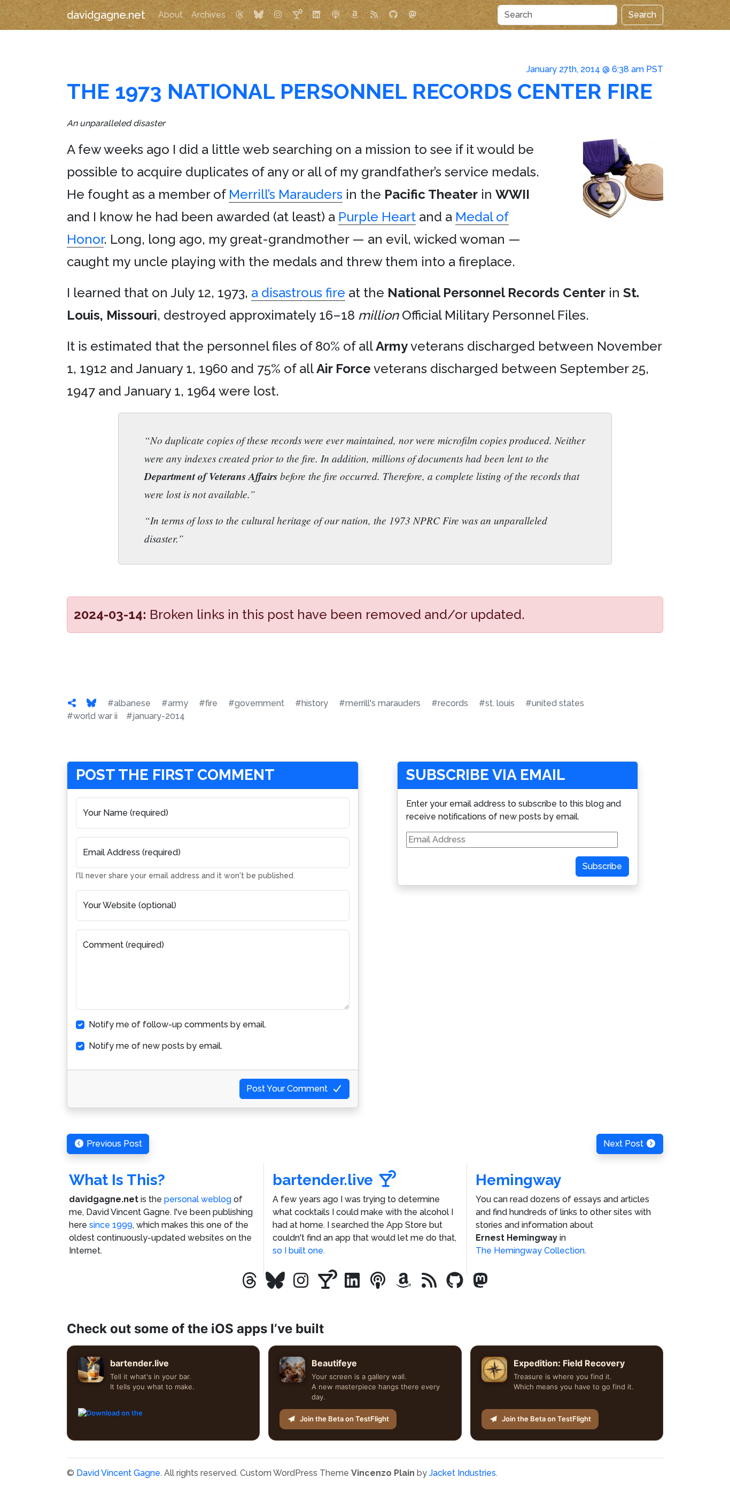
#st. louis (497, 703)
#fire (208, 703)
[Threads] (239, 15)
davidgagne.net (106, 15)
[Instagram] (278, 15)
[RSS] (374, 15)
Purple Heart (377, 217)
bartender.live (323, 1180)
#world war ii (92, 716)
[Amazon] (354, 15)
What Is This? (117, 1180)
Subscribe (602, 866)
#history (311, 703)
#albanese (129, 703)
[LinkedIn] (316, 15)
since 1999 (111, 1225)
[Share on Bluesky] (91, 703)
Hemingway (518, 1180)
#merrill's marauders (380, 703)
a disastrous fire (298, 292)
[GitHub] (393, 15)
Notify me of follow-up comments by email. (177, 1024)
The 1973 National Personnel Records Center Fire (360, 91)
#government (256, 703)
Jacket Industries (462, 1473)
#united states (554, 703)
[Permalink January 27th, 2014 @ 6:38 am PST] (72, 703)
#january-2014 (155, 716)
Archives (208, 15)
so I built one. (299, 1250)
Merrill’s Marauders (286, 194)
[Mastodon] (412, 15)
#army (174, 703)
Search (642, 15)
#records (449, 703)
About (170, 15)
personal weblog (197, 1199)
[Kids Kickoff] (335, 15)
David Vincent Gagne (118, 1473)
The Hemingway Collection (530, 1250)
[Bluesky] (258, 15)
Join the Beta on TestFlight (344, 1418)
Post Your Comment (287, 1089)
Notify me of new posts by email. (155, 1046)
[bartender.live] (297, 15)
